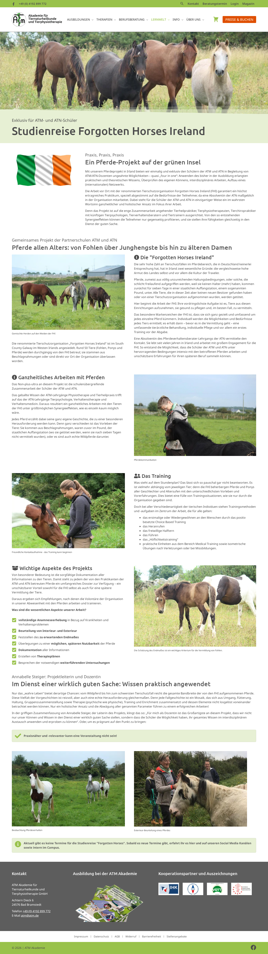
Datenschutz (101, 936)
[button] (182, 3)
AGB (117, 936)
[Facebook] (13, 4)
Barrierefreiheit (151, 936)
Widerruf (130, 936)
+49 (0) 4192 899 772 (32, 3)
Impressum (81, 936)
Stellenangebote (177, 936)
